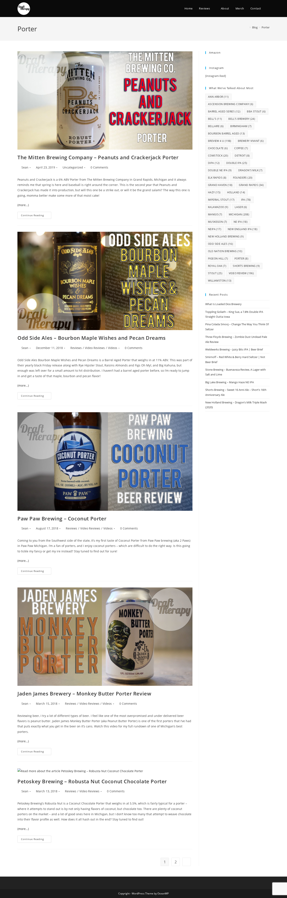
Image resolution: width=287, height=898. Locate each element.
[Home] (247, 27)
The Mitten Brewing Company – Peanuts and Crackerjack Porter (97, 157)
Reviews (76, 348)
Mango (215, 214)
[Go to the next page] (186, 862)
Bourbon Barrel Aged (226, 133)
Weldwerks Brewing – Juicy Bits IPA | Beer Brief (234, 349)
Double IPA (236, 163)
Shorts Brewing (246, 266)
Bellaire (216, 126)
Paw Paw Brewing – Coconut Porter (61, 518)
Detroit (242, 155)
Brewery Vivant (251, 141)
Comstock (218, 155)
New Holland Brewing (226, 236)
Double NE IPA (220, 170)
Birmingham (241, 126)
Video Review (241, 273)
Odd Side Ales (220, 244)
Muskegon (217, 222)
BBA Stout (256, 111)
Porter (266, 27)
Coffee (241, 148)
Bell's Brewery (241, 119)
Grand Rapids (251, 185)
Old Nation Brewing (225, 251)
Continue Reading (36, 214)
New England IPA (242, 229)
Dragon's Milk (250, 170)
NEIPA (214, 229)
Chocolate (218, 148)
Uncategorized (73, 167)
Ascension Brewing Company (230, 104)
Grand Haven (220, 185)
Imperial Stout (221, 199)
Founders (243, 177)
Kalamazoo (218, 207)
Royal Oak (217, 266)
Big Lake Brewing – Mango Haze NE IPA (229, 382)
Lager (241, 207)
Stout (215, 273)
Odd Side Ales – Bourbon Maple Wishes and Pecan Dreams (91, 337)
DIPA (214, 163)
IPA (246, 199)
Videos (112, 348)
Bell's (215, 119)
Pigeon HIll (218, 258)
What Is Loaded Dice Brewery (223, 304)
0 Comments (99, 167)
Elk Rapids (217, 177)
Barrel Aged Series (224, 111)
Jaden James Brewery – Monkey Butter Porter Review (84, 693)
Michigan (239, 214)
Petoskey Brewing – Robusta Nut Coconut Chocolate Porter (92, 781)
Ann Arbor (218, 97)
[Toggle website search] (268, 8)
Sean (24, 167)
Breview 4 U (219, 141)
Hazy (214, 192)
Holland (236, 192)
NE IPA (241, 222)
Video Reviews (95, 348)
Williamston (219, 280)
